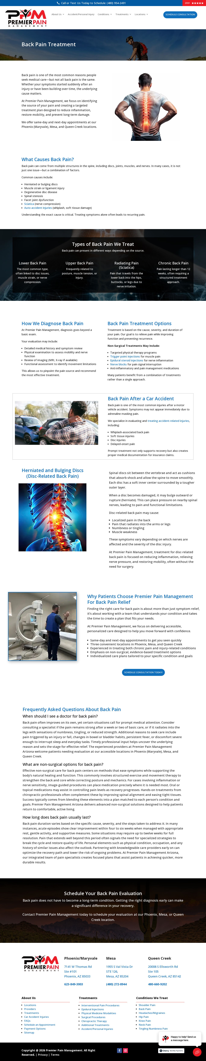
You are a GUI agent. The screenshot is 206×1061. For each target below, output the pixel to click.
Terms (55, 1054)
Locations (140, 14)
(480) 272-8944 (116, 984)
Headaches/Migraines (152, 1013)
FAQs (27, 1020)
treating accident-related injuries (168, 421)
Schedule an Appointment (39, 1024)
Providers (30, 1009)
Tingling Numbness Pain (153, 1028)
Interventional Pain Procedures (100, 1005)
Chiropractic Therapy (94, 1021)
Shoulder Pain (147, 1005)
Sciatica (29, 204)
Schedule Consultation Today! (143, 672)
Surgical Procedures (93, 1017)
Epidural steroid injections (126, 360)
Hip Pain (144, 1017)
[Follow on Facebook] (119, 1050)
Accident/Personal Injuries (97, 1029)
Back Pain (145, 1009)
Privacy (43, 1054)
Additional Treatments (95, 1025)
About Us (57, 14)
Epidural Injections (92, 1009)
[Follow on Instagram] (125, 1050)
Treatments (122, 14)
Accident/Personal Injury (81, 14)
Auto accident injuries (38, 208)
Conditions (103, 14)
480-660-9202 (157, 984)
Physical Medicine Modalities (98, 1013)
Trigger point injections (125, 356)
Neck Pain (145, 1024)
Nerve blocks (118, 364)
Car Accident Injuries (36, 1017)
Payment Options (35, 1028)
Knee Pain (145, 1020)
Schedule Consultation (180, 14)
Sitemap (29, 1032)
